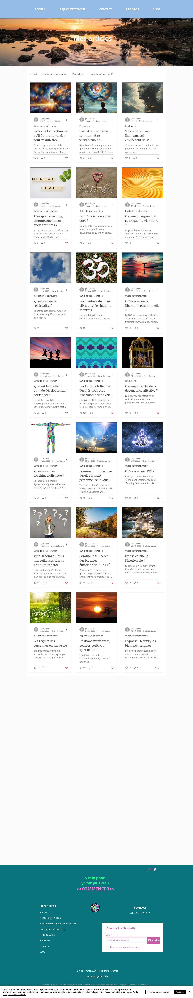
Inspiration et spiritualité (101, 74)
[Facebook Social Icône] (154, 869)
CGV (106, 976)
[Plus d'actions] (67, 119)
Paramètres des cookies (158, 992)
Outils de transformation (55, 74)
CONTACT (44, 946)
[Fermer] (189, 992)
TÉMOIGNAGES (47, 934)
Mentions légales (94, 976)
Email (109, 935)
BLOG (42, 951)
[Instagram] (148, 869)
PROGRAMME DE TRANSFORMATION (58, 923)
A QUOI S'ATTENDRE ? (50, 917)
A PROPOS (45, 940)
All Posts (34, 74)
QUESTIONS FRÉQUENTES (52, 929)
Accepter (180, 992)
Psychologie (78, 74)
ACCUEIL (44, 912)
